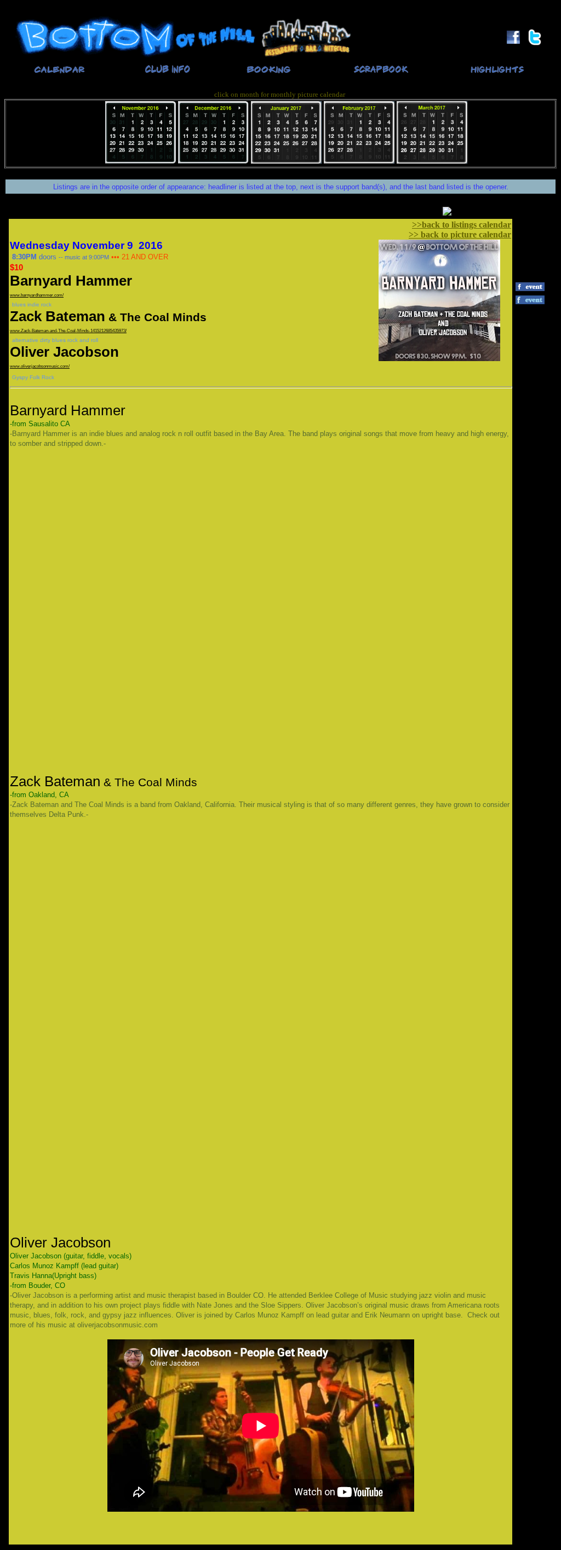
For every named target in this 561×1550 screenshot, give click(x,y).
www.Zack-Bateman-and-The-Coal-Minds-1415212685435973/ (68, 330)
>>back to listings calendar (461, 224)
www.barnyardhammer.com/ (37, 295)
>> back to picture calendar (460, 234)
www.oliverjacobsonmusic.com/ (40, 366)
